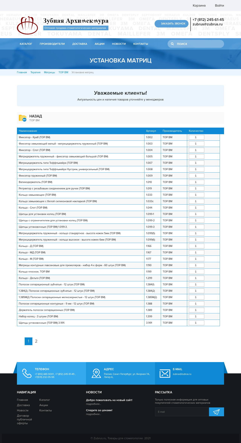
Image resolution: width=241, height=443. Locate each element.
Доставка (79, 44)
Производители (52, 44)
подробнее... (93, 404)
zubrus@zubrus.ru (208, 24)
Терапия (35, 72)
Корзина (199, 5)
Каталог (26, 44)
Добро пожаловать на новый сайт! (109, 400)
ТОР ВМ (63, 72)
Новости (119, 44)
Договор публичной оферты (24, 419)
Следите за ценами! (99, 410)
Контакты (140, 44)
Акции (99, 44)
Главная (22, 72)
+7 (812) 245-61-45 (208, 20)
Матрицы (49, 72)
